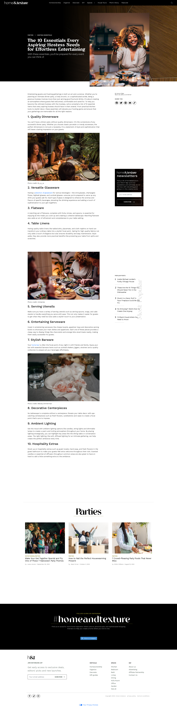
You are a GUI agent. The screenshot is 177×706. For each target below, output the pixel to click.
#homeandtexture (91, 620)
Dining (113, 678)
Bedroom (114, 669)
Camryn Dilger (120, 93)
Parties (30, 35)
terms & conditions (143, 696)
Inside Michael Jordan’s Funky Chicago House (125, 280)
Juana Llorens (31, 564)
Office (113, 683)
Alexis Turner (75, 564)
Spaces (90, 3)
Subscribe (59, 677)
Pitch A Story (114, 3)
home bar (35, 345)
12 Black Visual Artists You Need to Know (126, 318)
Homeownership (55, 3)
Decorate (76, 3)
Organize (67, 3)
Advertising (133, 669)
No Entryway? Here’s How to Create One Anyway (127, 310)
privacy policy (131, 696)
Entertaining (29, 556)
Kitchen (114, 667)
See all (113, 689)
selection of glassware (43, 193)
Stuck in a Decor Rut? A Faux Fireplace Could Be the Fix (127, 300)
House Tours (102, 3)
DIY (83, 3)
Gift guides (94, 675)
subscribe (128, 202)
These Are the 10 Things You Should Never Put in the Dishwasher (127, 289)
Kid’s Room (115, 680)
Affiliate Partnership (136, 672)
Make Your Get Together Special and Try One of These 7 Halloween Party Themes (44, 559)
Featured (125, 3)
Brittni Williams (118, 564)
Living (113, 675)
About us (132, 667)
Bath (113, 672)
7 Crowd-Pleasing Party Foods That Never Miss (131, 559)
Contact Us (133, 675)
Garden (114, 686)
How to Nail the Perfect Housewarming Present (87, 559)
